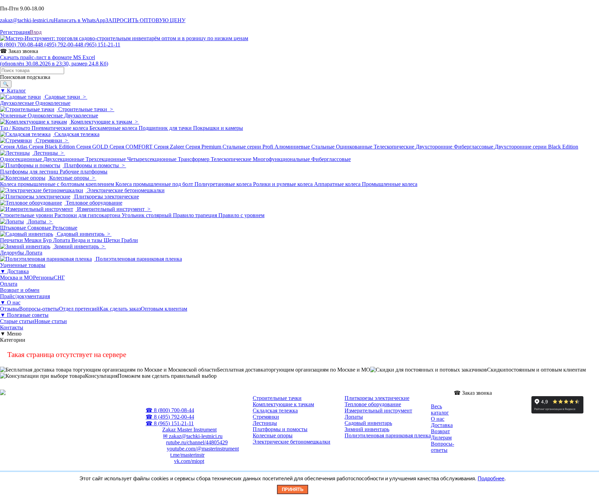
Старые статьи (17, 321)
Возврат (440, 431)
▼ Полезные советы (24, 315)
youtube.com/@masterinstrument (203, 449)
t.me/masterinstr (187, 455)
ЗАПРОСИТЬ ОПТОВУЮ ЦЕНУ (145, 20)
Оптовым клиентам (164, 309)
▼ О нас (10, 302)
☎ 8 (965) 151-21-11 (170, 423)
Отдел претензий (79, 309)
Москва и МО (16, 277)
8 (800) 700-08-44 (20, 44)
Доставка (442, 425)
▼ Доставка (14, 271)
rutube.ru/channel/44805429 (197, 442)
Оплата (8, 284)
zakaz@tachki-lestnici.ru (27, 20)
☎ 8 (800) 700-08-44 (170, 410)
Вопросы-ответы (39, 309)
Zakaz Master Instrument (189, 430)
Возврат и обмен (20, 290)
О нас (437, 419)
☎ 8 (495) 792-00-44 (170, 417)
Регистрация (15, 32)
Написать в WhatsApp (79, 20)
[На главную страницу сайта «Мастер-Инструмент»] (124, 38)
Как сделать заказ (120, 309)
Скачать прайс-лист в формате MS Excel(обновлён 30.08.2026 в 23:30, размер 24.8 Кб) (54, 60)
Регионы (43, 277)
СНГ (59, 277)
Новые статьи (50, 321)
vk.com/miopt (189, 461)
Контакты (11, 327)
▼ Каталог (13, 90)
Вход (36, 32)
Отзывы (9, 309)
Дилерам (441, 437)
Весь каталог (440, 409)
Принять (292, 489)
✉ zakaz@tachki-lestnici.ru (193, 436)
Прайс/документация (25, 296)
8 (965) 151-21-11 (100, 44)
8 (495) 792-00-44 (60, 44)
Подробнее (491, 478)
